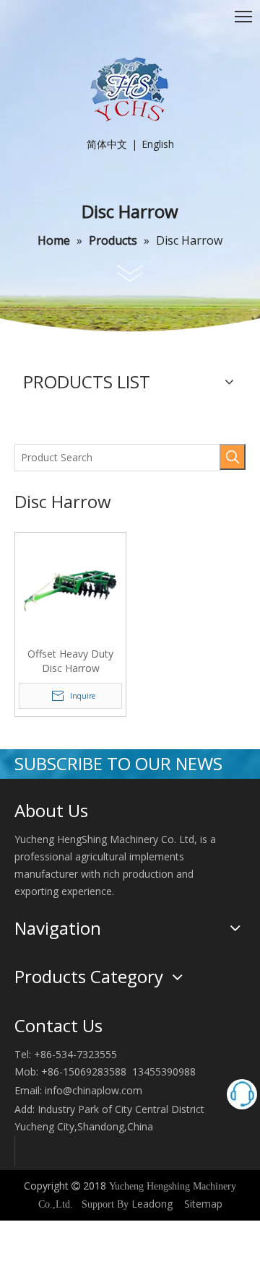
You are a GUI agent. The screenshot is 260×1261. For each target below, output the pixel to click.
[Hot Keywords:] (233, 457)
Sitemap (203, 1203)
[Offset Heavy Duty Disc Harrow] (70, 586)
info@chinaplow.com (93, 1090)
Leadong (152, 1203)
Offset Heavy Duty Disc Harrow (70, 661)
